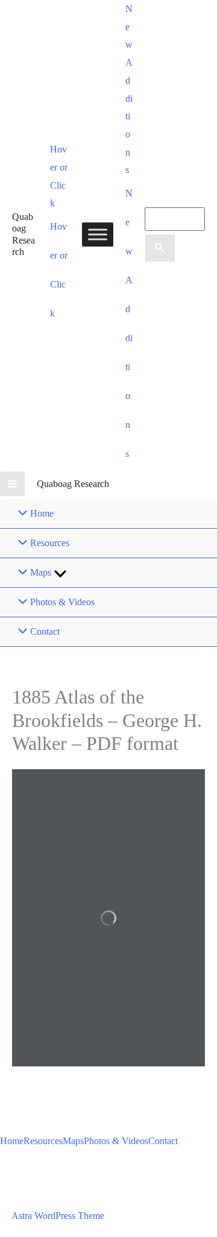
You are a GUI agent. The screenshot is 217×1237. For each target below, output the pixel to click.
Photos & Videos (116, 1141)
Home (12, 1141)
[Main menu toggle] (12, 483)
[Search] (160, 248)
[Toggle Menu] (97, 234)
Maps (73, 1141)
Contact (163, 1141)
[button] (60, 176)
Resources (43, 1141)
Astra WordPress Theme (57, 1215)
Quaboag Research (73, 484)
